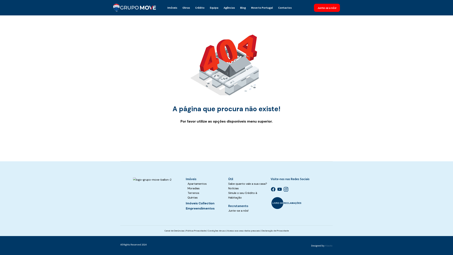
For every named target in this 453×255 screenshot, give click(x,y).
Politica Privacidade (196, 230)
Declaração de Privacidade (275, 230)
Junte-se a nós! (326, 8)
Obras (186, 7)
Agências (229, 7)
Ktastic (329, 245)
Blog (243, 7)
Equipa (214, 7)
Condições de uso (217, 230)
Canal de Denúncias (174, 230)
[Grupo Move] (134, 8)
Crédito (200, 7)
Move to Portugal (262, 7)
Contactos (285, 7)
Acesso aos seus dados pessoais (243, 230)
